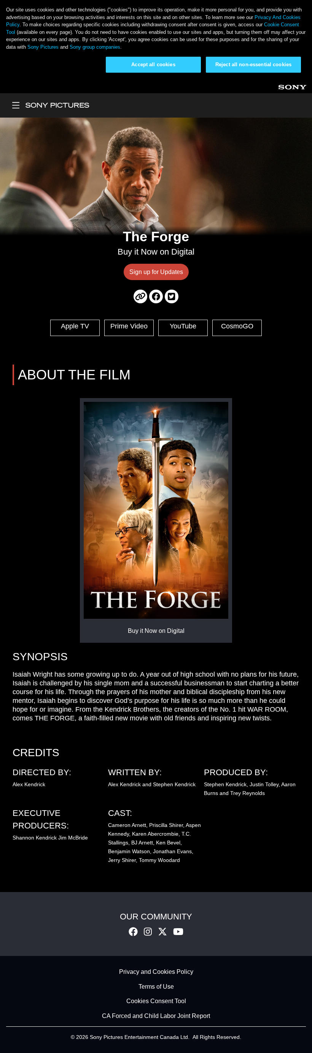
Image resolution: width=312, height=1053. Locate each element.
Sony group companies (95, 47)
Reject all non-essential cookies (253, 64)
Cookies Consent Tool (156, 1001)
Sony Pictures (43, 47)
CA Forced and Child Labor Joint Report (156, 1016)
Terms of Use (156, 986)
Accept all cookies (153, 64)
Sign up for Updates (156, 272)
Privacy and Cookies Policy (156, 972)
